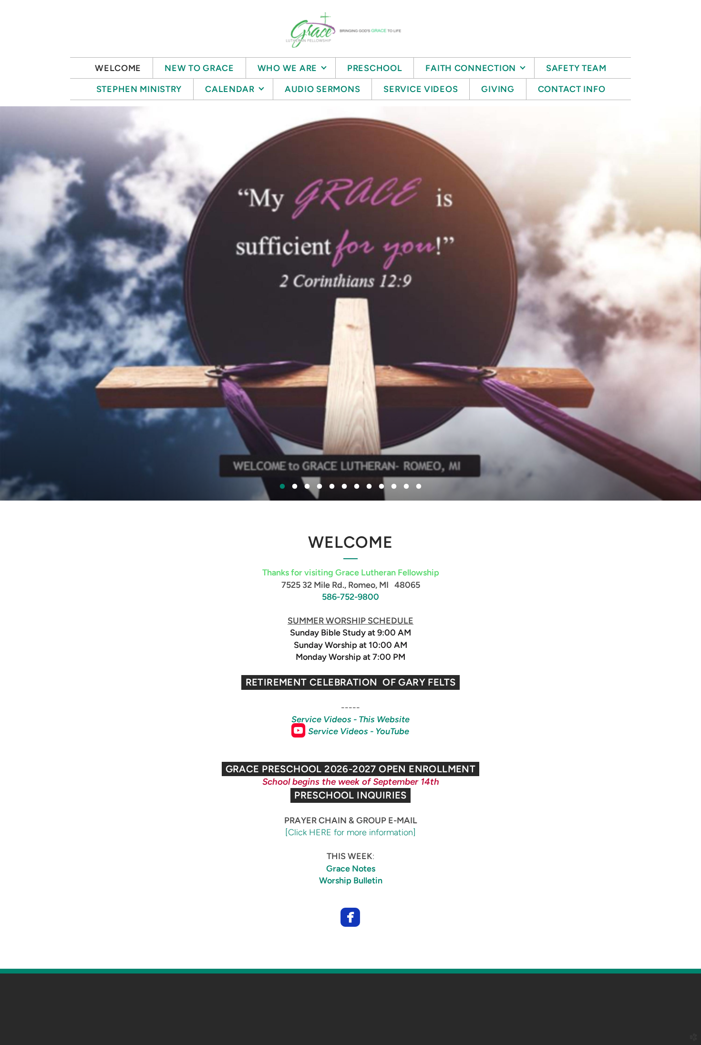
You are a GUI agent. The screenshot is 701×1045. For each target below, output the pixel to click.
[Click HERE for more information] (350, 832)
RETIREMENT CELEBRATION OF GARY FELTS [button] (351, 682)
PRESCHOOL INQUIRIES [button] (350, 795)
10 (394, 488)
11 (406, 488)
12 (418, 488)
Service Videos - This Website (350, 719)
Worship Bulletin (350, 880)
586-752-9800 (350, 597)
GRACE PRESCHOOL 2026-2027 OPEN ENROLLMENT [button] (351, 769)
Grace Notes (350, 868)
